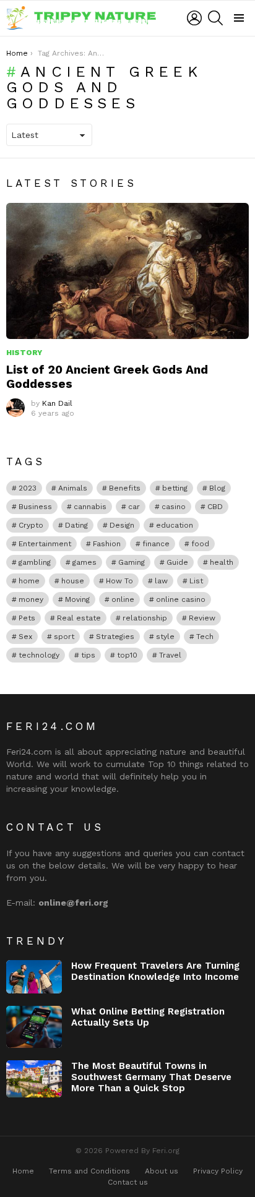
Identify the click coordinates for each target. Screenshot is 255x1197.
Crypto (31, 525)
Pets (27, 618)
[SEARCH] (215, 18)
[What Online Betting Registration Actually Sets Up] (34, 1027)
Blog (217, 488)
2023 (28, 488)
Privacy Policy (218, 1171)
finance (156, 543)
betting (175, 488)
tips (88, 655)
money (31, 599)
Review (202, 618)
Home (23, 1171)
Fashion (107, 543)
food (200, 543)
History (24, 352)
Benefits (124, 488)
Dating (76, 525)
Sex (25, 636)
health (221, 562)
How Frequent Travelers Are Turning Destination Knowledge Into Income (155, 971)
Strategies (115, 636)
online (122, 599)
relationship (145, 618)
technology (39, 655)
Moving (77, 599)
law (161, 581)
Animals (72, 488)
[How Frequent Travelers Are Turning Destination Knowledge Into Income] (34, 976)
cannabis (90, 506)
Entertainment (45, 543)
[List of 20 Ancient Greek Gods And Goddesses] (127, 271)
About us (161, 1171)
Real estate (79, 618)
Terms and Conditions (89, 1171)
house (72, 581)
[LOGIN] (194, 18)
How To (119, 581)
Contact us (128, 1182)
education (174, 525)
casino (174, 506)
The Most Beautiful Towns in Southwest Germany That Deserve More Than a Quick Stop (151, 1077)
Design (122, 525)
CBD (215, 506)
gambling (35, 562)
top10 (127, 655)
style (165, 636)
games (84, 562)
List (196, 581)
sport (64, 636)
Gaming (131, 562)
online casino (180, 599)
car (134, 506)
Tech (205, 636)
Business (35, 506)
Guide (177, 562)
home (29, 581)
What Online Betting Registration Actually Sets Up (148, 1017)
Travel (170, 655)
